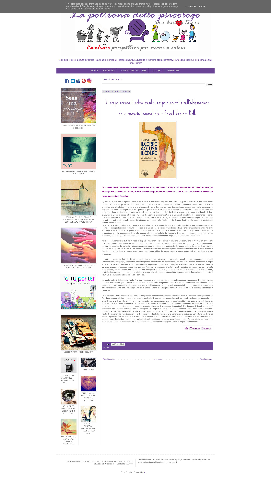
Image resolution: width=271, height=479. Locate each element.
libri (111, 348)
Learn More (190, 6)
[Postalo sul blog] (115, 344)
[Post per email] (108, 344)
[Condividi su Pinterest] (123, 344)
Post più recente (109, 359)
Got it (202, 6)
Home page (157, 359)
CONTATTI (156, 70)
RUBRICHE (173, 70)
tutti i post (116, 348)
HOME (94, 70)
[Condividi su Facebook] (120, 344)
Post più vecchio (206, 359)
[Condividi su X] (118, 344)
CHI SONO (108, 70)
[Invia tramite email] (112, 344)
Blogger (146, 472)
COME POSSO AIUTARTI (133, 70)
